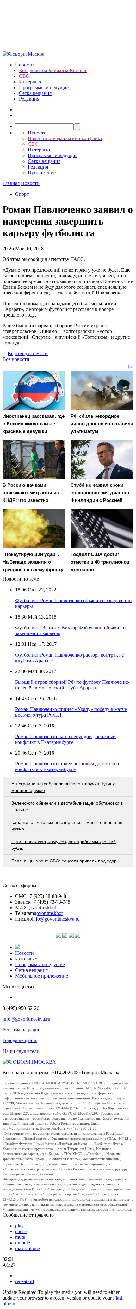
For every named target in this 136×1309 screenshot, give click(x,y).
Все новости (16, 359)
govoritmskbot (41, 907)
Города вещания (20, 1040)
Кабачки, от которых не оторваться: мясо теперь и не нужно (66, 825)
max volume (27, 1248)
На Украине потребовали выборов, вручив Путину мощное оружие (63, 787)
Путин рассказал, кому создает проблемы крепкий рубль (63, 845)
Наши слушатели (21, 1051)
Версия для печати (28, 353)
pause (21, 1231)
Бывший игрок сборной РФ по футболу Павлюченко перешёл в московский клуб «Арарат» (72, 684)
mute (20, 1237)
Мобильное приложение (41, 976)
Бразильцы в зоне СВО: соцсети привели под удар (64, 860)
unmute (22, 1242)
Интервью (30, 81)
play (19, 1225)
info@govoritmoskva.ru (56, 919)
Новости (24, 64)
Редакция (29, 99)
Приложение (42, 172)
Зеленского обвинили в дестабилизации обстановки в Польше (67, 806)
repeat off (24, 1281)
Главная (11, 183)
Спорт (22, 194)
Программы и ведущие (44, 87)
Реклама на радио (21, 1029)
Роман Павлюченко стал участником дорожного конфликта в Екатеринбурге (67, 766)
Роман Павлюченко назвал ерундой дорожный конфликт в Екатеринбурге (65, 739)
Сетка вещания (35, 93)
